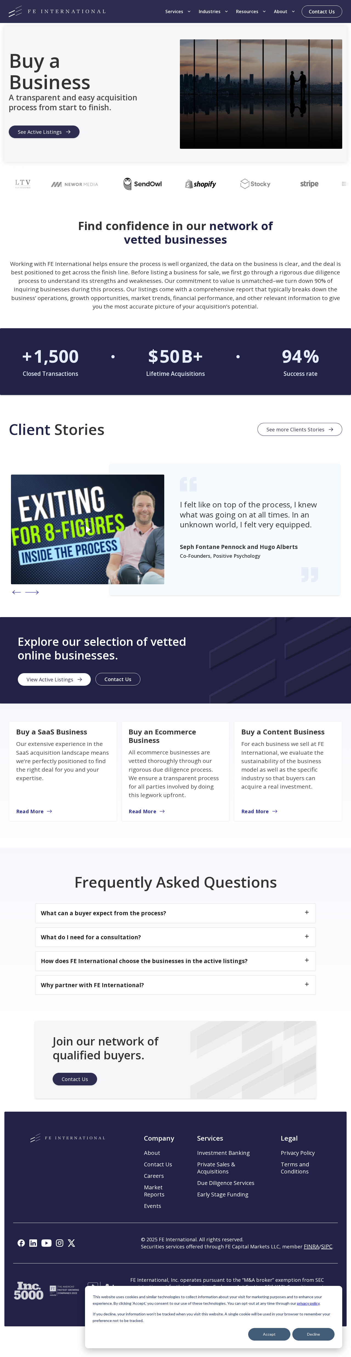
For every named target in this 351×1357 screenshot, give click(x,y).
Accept (269, 1334)
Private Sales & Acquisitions (216, 1168)
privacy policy (308, 1303)
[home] (57, 11)
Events (152, 1206)
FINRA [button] (311, 1246)
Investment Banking (223, 1152)
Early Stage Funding (222, 1194)
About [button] (152, 1152)
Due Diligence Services (225, 1183)
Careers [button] (154, 1175)
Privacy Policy (298, 1152)
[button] (178, 11)
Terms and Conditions (295, 1168)
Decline (313, 1334)
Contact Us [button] (158, 1164)
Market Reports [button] (154, 1191)
